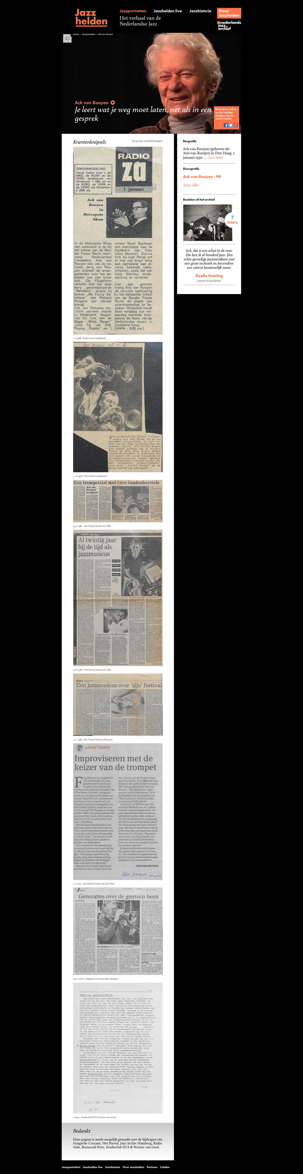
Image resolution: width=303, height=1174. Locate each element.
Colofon (165, 1167)
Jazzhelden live (168, 11)
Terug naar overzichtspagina (147, 141)
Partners (152, 1167)
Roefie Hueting (209, 275)
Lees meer (215, 157)
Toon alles (190, 185)
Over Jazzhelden (133, 1167)
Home (76, 34)
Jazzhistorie (200, 11)
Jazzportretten (133, 11)
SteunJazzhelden (229, 13)
